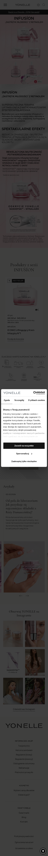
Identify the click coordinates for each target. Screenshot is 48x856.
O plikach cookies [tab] (36, 400)
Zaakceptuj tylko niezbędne (24, 461)
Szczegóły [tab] (19, 400)
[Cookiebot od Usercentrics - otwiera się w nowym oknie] (34, 393)
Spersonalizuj (22, 453)
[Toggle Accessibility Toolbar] (43, 851)
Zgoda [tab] (7, 400)
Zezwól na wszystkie (24, 446)
